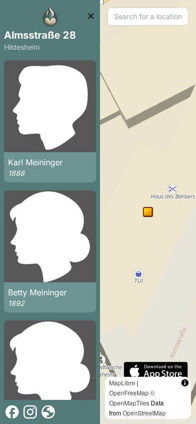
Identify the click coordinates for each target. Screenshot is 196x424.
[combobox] (148, 16)
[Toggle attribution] (185, 383)
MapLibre (122, 382)
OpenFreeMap (129, 392)
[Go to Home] (50, 16)
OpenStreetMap (144, 412)
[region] (148, 212)
